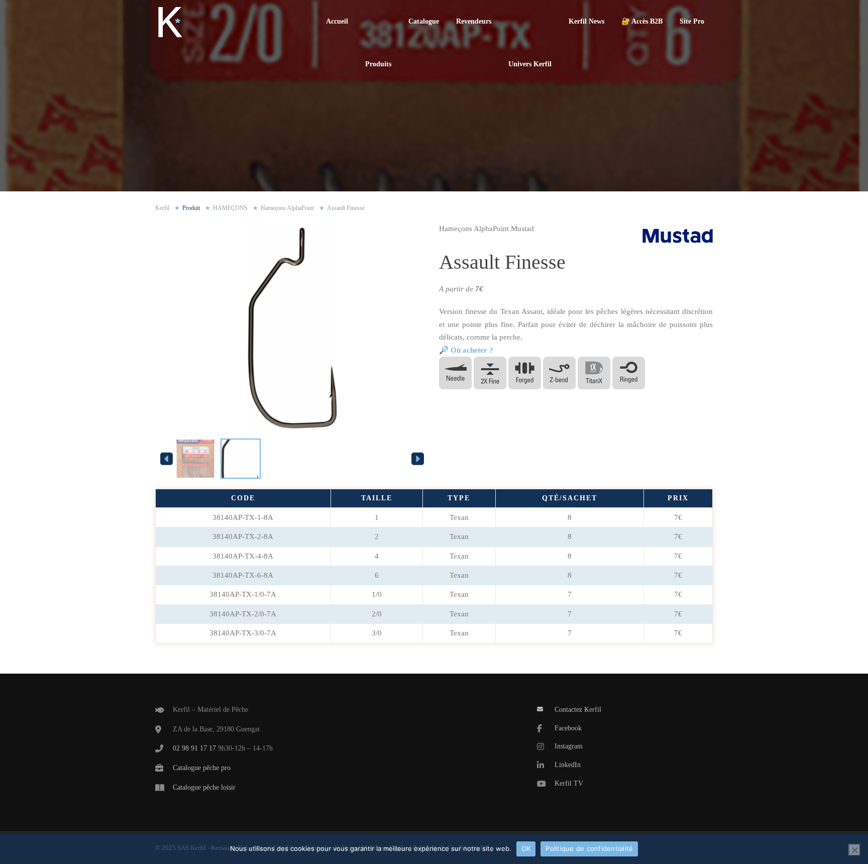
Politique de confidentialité (589, 848)
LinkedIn (568, 765)
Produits (378, 64)
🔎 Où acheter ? (466, 350)
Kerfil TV (569, 783)
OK (526, 848)
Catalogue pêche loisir (204, 787)
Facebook (568, 728)
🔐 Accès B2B (642, 21)
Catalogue (423, 21)
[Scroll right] (417, 458)
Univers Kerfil (530, 64)
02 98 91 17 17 (194, 748)
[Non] (854, 850)
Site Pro (692, 21)
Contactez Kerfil (578, 709)
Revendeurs (473, 21)
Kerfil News (586, 21)
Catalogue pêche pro (202, 768)
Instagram (569, 746)
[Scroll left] (166, 458)
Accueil (337, 21)
